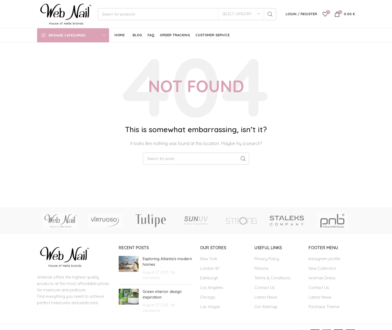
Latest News (265, 297)
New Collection (322, 268)
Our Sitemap (266, 306)
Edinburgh (209, 277)
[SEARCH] (270, 14)
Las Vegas (210, 306)
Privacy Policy (266, 258)
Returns (261, 268)
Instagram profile (324, 258)
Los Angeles (211, 287)
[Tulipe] (150, 220)
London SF (210, 268)
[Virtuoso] (105, 220)
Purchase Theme (324, 306)
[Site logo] (64, 13)
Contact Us (264, 287)
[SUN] (196, 220)
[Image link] (63, 256)
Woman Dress (322, 277)
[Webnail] (59, 220)
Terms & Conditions (272, 277)
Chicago (207, 297)
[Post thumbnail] (129, 268)
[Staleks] (286, 220)
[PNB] (332, 220)
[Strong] (241, 220)
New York (208, 258)
